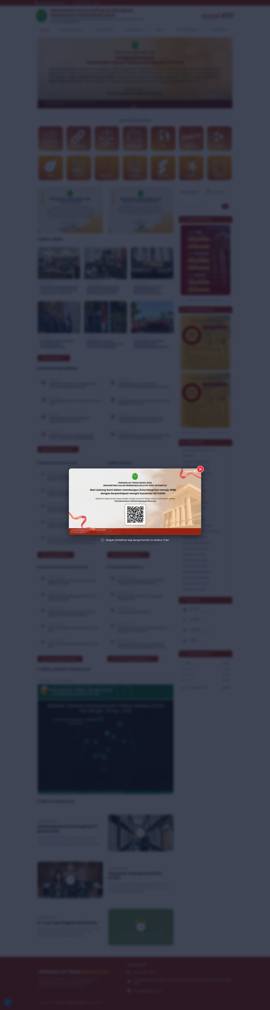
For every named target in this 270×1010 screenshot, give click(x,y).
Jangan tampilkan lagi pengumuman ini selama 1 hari (137, 540)
